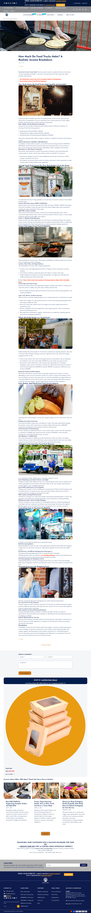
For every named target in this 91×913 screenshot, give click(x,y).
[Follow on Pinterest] (12, 3)
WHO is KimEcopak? (25, 891)
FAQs (39, 903)
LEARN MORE (60, 5)
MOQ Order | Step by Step (27, 894)
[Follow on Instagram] (8, 3)
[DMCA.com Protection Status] (7, 896)
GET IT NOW (9, 774)
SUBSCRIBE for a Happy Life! (27, 900)
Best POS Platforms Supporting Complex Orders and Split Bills (16, 804)
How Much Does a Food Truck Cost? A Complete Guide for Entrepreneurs (40, 79)
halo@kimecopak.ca (10, 893)
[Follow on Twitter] (6, 3)
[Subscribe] (18, 906)
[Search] (73, 9)
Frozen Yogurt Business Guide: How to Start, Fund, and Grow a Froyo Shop (44, 804)
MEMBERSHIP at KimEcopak (27, 897)
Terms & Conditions (56, 891)
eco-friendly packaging (48, 555)
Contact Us (40, 900)
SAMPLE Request (24, 906)
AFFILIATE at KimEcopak (43, 894)
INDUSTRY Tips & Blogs (26, 903)
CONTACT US (84, 3)
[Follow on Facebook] (4, 3)
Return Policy (55, 894)
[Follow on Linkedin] (10, 3)
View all (45, 833)
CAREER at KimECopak (43, 891)
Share (21, 66)
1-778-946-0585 (77, 3)
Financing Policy (55, 900)
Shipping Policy (55, 897)
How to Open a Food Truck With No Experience (33, 81)
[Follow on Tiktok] (16, 3)
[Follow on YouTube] (14, 3)
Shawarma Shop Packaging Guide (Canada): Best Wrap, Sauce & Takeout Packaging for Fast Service (72, 805)
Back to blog (46, 645)
